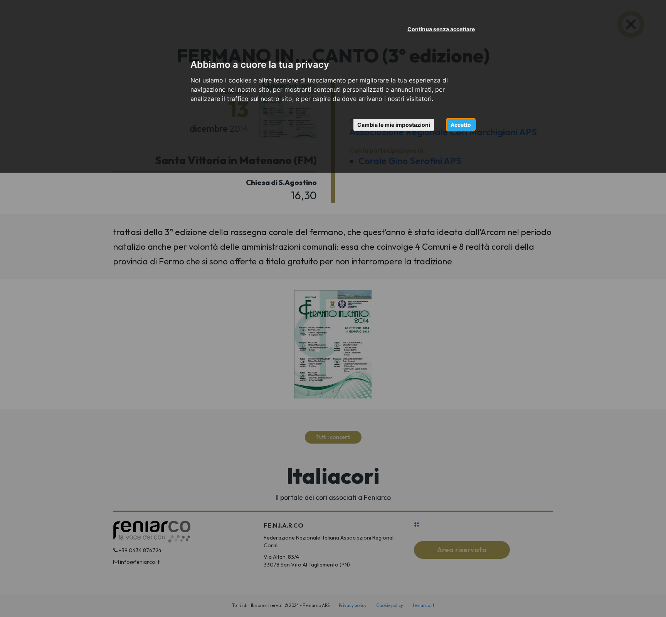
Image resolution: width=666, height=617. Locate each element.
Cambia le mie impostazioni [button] (393, 124)
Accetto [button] (461, 124)
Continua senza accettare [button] (441, 29)
